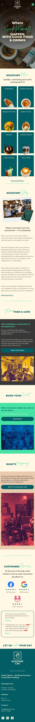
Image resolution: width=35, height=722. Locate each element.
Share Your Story (17, 350)
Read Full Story (7, 295)
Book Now (17, 419)
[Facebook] (3, 718)
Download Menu (17, 181)
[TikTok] (12, 718)
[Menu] (2, 4)
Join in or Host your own (17, 487)
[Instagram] (7, 718)
